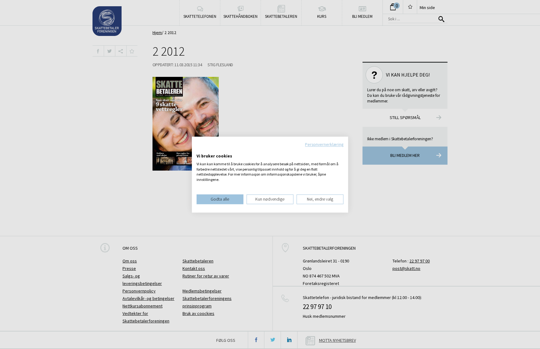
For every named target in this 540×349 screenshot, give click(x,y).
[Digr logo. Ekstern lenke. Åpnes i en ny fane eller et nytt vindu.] (201, 149)
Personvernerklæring (324, 144)
